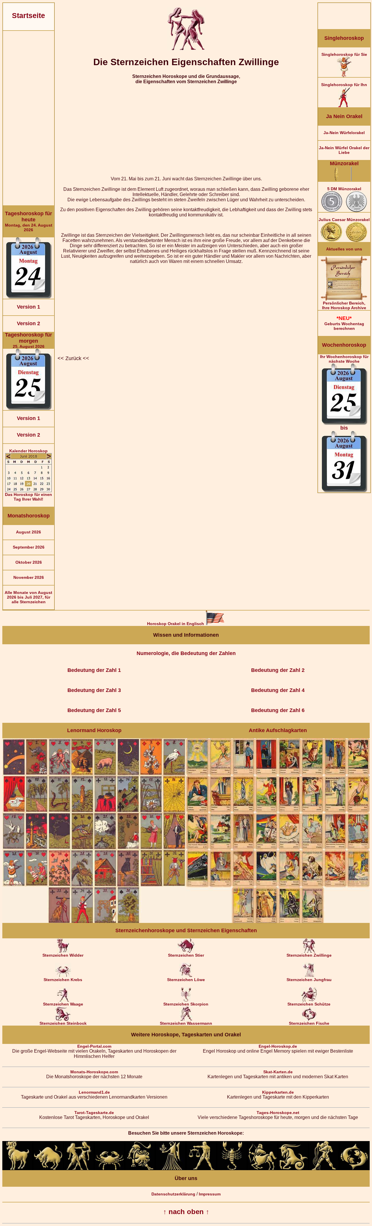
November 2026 (28, 577)
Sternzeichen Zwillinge (309, 955)
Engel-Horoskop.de (278, 1046)
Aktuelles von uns (344, 249)
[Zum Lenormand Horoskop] (94, 921)
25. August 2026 (28, 340)
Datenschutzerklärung (173, 1194)
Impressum (210, 1194)
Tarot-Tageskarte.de (94, 1112)
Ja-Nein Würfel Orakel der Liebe (344, 150)
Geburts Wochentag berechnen (344, 323)
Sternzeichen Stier (186, 955)
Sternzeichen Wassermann (186, 1023)
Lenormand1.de (94, 1092)
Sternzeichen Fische (309, 1023)
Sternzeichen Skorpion (185, 1004)
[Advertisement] (28, 118)
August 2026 (28, 532)
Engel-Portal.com (94, 1046)
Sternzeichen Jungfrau (309, 979)
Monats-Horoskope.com (94, 1072)
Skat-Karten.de (278, 1072)
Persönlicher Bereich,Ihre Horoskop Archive (344, 305)
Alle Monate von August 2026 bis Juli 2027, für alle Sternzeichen (28, 597)
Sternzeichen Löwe (186, 979)
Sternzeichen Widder (62, 955)
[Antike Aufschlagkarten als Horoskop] (278, 921)
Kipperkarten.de (278, 1092)
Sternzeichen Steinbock (63, 1023)
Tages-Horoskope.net (278, 1112)
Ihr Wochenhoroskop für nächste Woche (344, 392)
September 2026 (28, 547)
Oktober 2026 (28, 562)
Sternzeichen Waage (63, 1004)
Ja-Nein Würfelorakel (344, 132)
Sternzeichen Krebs (63, 979)
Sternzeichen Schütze (308, 1004)
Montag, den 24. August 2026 (28, 221)
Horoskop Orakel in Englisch (176, 623)
